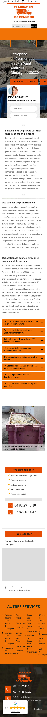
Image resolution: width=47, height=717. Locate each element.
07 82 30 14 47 (32, 1)
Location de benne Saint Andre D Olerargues (30, 644)
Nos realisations (24, 82)
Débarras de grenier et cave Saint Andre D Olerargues (42, 624)
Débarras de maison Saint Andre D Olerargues (42, 646)
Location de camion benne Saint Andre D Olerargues (19, 637)
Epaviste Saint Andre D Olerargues (8, 638)
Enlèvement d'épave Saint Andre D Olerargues (8, 622)
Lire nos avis (15, 712)
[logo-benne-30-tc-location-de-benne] (23, 11)
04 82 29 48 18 (12, 1)
